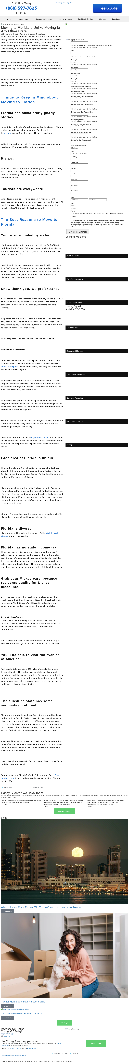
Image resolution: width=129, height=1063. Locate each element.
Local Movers (24, 19)
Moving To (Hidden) (77, 120)
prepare (8, 133)
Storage (102, 19)
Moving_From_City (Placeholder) (82, 97)
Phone (73, 209)
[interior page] (97, 248)
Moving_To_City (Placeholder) (81, 125)
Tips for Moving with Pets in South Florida (23, 1001)
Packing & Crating (85, 19)
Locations (116, 19)
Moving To (74, 67)
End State (74, 174)
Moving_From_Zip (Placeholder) (82, 112)
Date (72, 151)
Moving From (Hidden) (78, 92)
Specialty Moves (65, 19)
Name (73, 197)
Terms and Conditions (116, 213)
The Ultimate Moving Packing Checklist (21, 1013)
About (9, 19)
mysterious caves (39, 437)
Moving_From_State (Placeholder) (82, 104)
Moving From (75, 60)
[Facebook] (17, 13)
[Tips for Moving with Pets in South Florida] (64, 955)
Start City (74, 157)
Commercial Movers (44, 19)
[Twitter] (21, 13)
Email (73, 203)
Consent (73, 216)
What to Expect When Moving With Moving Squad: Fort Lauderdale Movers (41, 907)
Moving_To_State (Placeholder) (81, 132)
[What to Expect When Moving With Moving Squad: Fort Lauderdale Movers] (64, 861)
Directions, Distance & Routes (81, 86)
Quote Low (74, 191)
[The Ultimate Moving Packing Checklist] (15, 1009)
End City (73, 168)
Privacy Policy (101, 213)
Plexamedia (68, 1061)
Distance (74, 179)
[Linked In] (26, 13)
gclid (72, 50)
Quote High (74, 185)
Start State (74, 162)
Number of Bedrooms (78, 146)
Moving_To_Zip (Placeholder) (81, 140)
